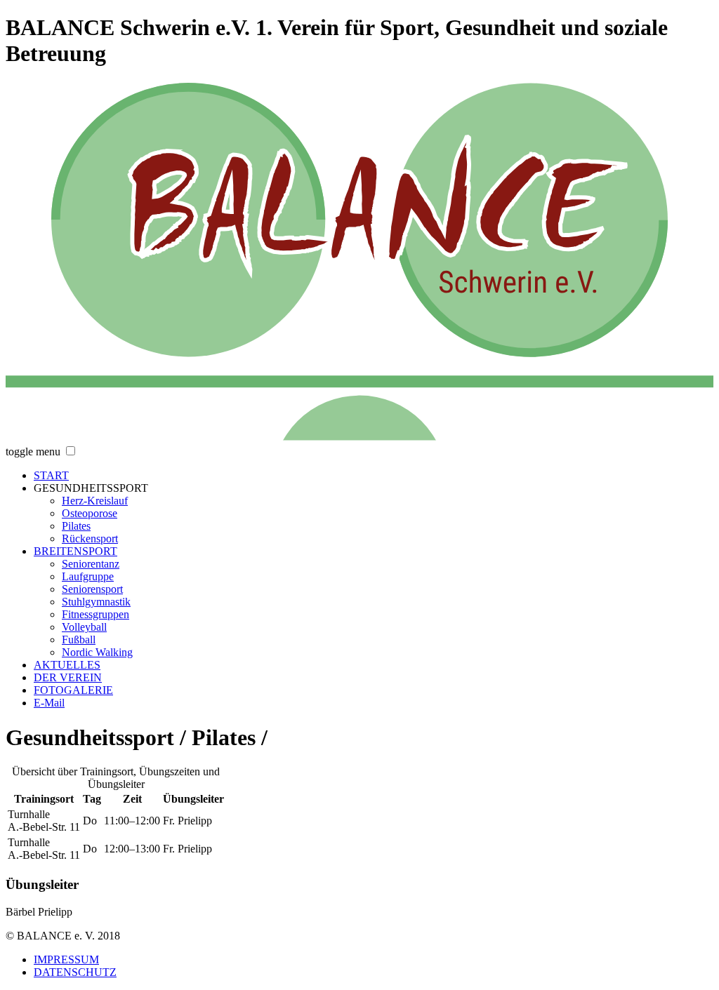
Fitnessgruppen (95, 614)
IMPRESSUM (66, 959)
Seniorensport (92, 589)
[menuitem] (373, 475)
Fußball (78, 639)
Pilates (76, 526)
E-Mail (49, 703)
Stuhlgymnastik (96, 602)
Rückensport (90, 538)
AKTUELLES (67, 665)
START (51, 475)
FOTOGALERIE (73, 690)
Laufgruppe (88, 576)
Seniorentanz (90, 564)
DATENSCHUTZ (75, 972)
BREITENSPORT (75, 551)
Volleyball (84, 627)
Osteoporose (89, 513)
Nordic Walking (97, 652)
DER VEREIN (68, 677)
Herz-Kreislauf (95, 501)
